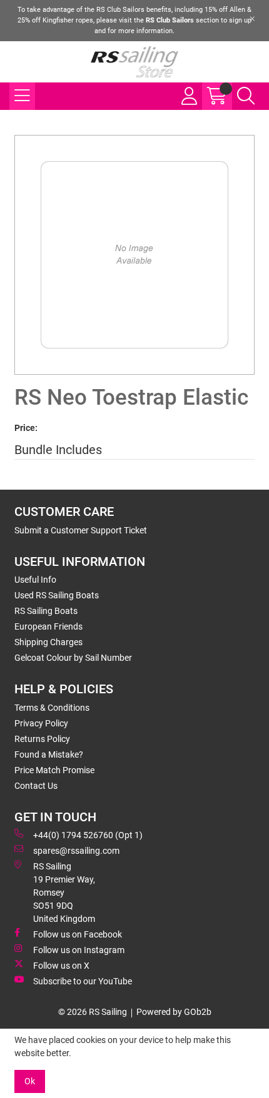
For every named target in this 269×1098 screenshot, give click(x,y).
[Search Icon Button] (246, 96)
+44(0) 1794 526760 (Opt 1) (88, 835)
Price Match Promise (54, 770)
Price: (26, 428)
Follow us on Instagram (78, 950)
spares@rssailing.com (76, 851)
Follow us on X (61, 966)
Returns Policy (42, 739)
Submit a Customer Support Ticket (80, 530)
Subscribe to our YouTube (82, 981)
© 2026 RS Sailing (92, 1012)
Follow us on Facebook (77, 934)
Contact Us (36, 786)
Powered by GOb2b (173, 1012)
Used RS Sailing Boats (56, 595)
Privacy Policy (41, 723)
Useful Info (35, 580)
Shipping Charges (48, 642)
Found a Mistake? (48, 754)
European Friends (48, 626)
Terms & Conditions (51, 708)
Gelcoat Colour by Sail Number (73, 658)
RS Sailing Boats (46, 611)
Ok (29, 1081)
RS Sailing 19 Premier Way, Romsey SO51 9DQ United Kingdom (64, 892)
